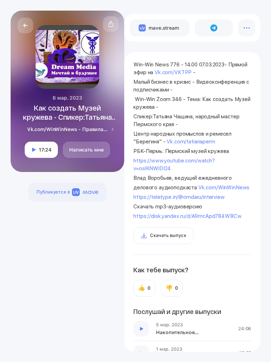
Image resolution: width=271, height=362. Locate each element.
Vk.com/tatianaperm (191, 141)
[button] (111, 24)
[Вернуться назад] (25, 25)
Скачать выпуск (168, 235)
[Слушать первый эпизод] (141, 329)
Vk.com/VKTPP (173, 72)
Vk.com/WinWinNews (223, 187)
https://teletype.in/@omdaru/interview (178, 197)
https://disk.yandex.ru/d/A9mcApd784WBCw (187, 216)
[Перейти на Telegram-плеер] (214, 27)
